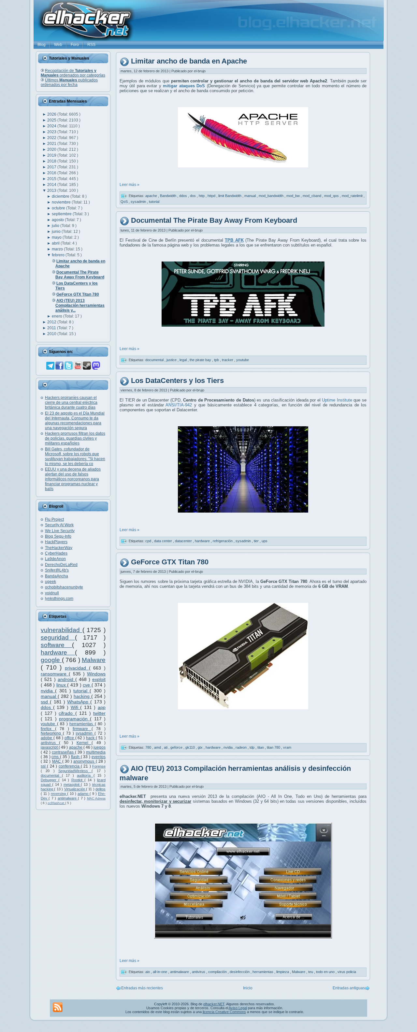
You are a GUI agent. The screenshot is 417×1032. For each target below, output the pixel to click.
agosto (58, 220)
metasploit (72, 784)
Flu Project (54, 519)
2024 (52, 126)
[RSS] (57, 1007)
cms (55, 757)
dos (193, 196)
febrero (58, 255)
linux (61, 684)
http (202, 196)
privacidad (77, 668)
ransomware (55, 673)
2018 (52, 161)
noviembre (62, 202)
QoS (125, 202)
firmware (82, 729)
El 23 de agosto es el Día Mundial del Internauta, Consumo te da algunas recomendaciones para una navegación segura (75, 420)
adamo (84, 794)
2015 (52, 179)
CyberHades (56, 553)
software (56, 645)
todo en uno (326, 972)
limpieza (283, 972)
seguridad (58, 637)
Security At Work (59, 525)
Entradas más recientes (142, 988)
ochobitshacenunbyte (64, 587)
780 (148, 747)
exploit (99, 679)
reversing (59, 794)
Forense (99, 766)
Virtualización (75, 789)
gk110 (190, 747)
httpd (212, 196)
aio (148, 972)
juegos (99, 747)
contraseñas (63, 752)
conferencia (70, 766)
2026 (52, 114)
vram (287, 747)
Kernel (84, 743)
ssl (44, 766)
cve (87, 684)
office (70, 738)
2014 (52, 184)
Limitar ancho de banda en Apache (189, 61)
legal (184, 359)
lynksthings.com (59, 598)
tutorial (81, 690)
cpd (148, 541)
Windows (96, 673)
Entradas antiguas (349, 988)
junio (57, 231)
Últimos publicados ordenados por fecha (69, 82)
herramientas (82, 724)
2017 (52, 167)
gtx (201, 747)
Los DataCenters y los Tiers (177, 380)
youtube (49, 724)
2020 (52, 149)
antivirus (50, 743)
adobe (47, 738)
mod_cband (312, 196)
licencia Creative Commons (224, 1012)
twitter (99, 713)
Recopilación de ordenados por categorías (73, 73)
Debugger (49, 780)
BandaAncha (56, 576)
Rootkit (77, 780)
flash (76, 757)
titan (261, 747)
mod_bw (293, 196)
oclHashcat (56, 803)
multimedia (96, 752)
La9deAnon (55, 559)
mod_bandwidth (271, 196)
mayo (57, 237)
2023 (52, 132)
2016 (52, 173)
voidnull (52, 593)
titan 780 (274, 747)
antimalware (68, 798)
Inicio (247, 988)
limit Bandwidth (230, 196)
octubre (59, 208)
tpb (217, 359)
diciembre (61, 196)
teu (311, 972)
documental (51, 775)
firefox (48, 729)
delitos (100, 789)
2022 (52, 137)
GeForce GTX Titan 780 (169, 562)
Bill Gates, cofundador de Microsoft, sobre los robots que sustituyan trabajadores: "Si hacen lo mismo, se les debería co (75, 456)
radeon (242, 747)
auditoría (85, 775)
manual (49, 696)
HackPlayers (56, 542)
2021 (52, 143)
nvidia (48, 690)
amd (158, 747)
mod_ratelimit (353, 196)
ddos (47, 707)
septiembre (62, 214)
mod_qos (332, 196)
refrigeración (223, 541)
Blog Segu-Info (58, 536)
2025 (52, 120)
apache (76, 747)
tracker (228, 359)
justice (172, 359)
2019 (52, 155)
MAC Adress (96, 798)
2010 (52, 334)
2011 (52, 328)
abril (56, 243)
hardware (58, 652)
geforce (176, 747)
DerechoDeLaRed (61, 564)
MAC (57, 761)
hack (91, 738)
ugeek (50, 581)
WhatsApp (78, 701)
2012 (52, 322)
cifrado (67, 713)
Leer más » (129, 184)
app (102, 707)
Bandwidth (168, 196)
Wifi (75, 707)
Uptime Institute (337, 400)
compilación (218, 972)
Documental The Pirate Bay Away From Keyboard (214, 220)
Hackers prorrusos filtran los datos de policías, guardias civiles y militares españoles (75, 438)
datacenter (184, 541)
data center (163, 541)
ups (264, 541)
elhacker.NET (213, 1004)
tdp (252, 747)
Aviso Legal (238, 1008)
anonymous (84, 761)
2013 (52, 190)
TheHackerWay (58, 547)
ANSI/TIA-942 (178, 405)
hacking (82, 696)
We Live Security (60, 531)
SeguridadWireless (75, 771)
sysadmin (85, 733)
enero (57, 316)
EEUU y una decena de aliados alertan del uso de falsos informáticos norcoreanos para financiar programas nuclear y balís (73, 479)
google (51, 660)
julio (56, 225)
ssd (45, 701)
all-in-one (160, 972)
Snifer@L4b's (57, 570)
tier (257, 541)
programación (74, 718)
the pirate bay (201, 359)
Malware (94, 660)
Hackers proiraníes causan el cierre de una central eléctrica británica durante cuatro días (71, 402)
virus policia (347, 972)
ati (166, 747)
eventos (99, 757)
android (66, 679)
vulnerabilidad (61, 630)
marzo (58, 249)
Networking (52, 733)
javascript (50, 747)
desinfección (240, 972)
